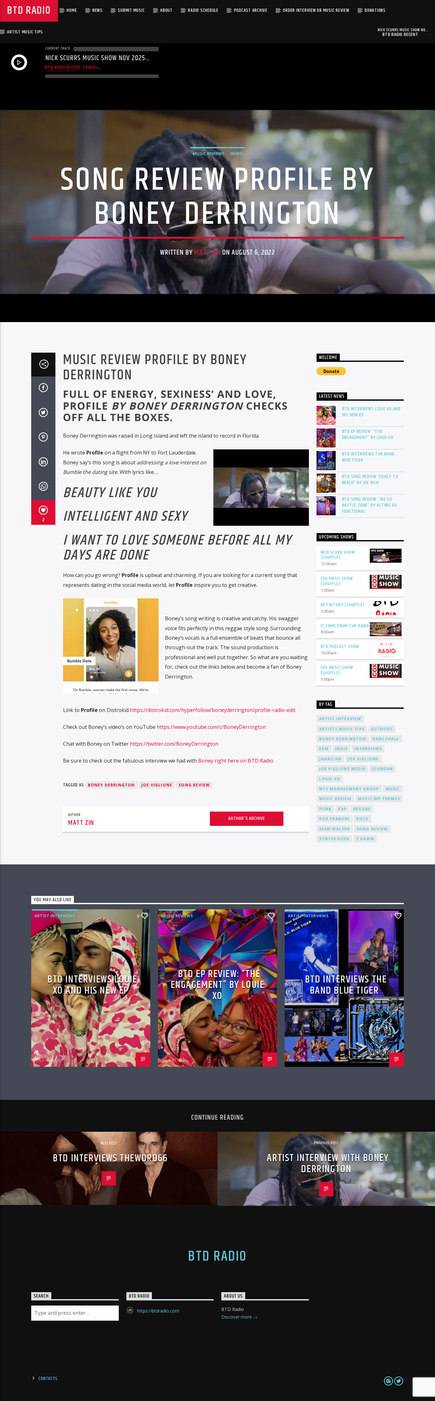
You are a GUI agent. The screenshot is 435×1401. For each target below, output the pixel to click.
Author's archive (246, 818)
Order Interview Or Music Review (316, 10)
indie (341, 748)
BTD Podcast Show (340, 647)
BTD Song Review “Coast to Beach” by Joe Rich (370, 480)
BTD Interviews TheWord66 (110, 1158)
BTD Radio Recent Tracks (71, 67)
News (97, 10)
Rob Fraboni (334, 818)
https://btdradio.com (158, 1311)
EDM (324, 748)
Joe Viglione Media (342, 768)
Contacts (48, 1378)
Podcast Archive (250, 10)
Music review (335, 798)
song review (194, 785)
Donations (375, 10)
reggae (362, 809)
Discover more (237, 1317)
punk (325, 809)
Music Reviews (209, 153)
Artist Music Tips (25, 32)
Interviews (368, 748)
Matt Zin (207, 252)
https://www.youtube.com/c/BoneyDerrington (211, 726)
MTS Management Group (349, 789)
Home (72, 10)
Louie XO (330, 779)
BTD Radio (29, 11)
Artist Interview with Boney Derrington (328, 1163)
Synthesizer (334, 838)
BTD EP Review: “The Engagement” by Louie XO (367, 434)
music (393, 789)
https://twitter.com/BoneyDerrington (174, 743)
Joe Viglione (156, 785)
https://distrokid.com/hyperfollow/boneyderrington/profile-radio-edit (213, 710)
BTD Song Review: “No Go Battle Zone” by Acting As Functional (369, 505)
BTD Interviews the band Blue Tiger (368, 457)
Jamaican (330, 759)
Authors (381, 729)
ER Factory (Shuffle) (343, 605)
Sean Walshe (334, 829)
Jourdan (382, 768)
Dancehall (386, 739)
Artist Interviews (54, 916)
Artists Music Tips (342, 729)
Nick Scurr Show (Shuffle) (338, 555)
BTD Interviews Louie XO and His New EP (371, 412)
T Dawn (365, 838)
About (166, 10)
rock (362, 818)
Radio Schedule (203, 10)
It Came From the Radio (345, 626)
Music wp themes (379, 798)
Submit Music (131, 10)
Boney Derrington (111, 785)
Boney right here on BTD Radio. (236, 760)
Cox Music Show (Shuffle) (337, 581)
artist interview (340, 719)
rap (342, 809)
